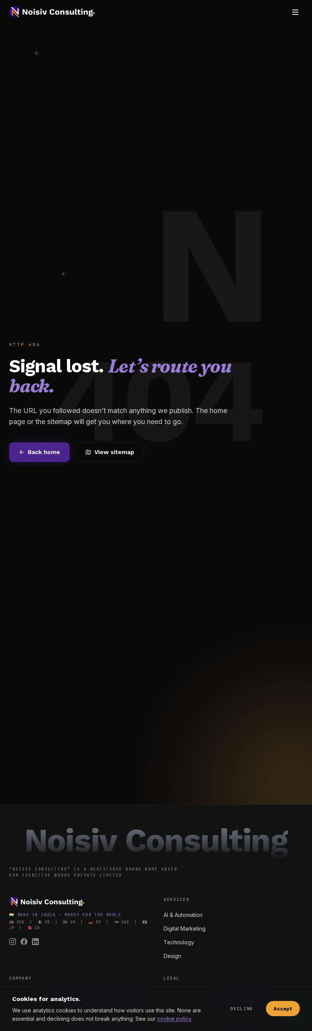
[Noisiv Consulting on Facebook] (24, 941)
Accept (283, 1009)
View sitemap (114, 452)
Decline (241, 1008)
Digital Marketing (184, 928)
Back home (44, 452)
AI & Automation (183, 915)
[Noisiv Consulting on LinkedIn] (35, 941)
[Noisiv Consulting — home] (52, 12)
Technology (179, 942)
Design (172, 956)
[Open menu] (295, 12)
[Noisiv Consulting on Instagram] (12, 941)
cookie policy (174, 1018)
